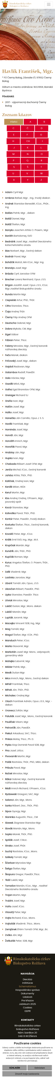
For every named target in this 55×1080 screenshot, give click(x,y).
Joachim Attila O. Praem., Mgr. (27, 230)
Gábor (11, 334)
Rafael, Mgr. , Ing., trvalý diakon (27, 198)
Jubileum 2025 (27, 1004)
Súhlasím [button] (14, 1067)
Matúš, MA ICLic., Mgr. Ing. (24, 262)
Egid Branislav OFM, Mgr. (23, 389)
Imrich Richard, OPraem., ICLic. (25, 788)
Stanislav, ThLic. (17, 306)
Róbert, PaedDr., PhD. (22, 589)
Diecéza (27, 979)
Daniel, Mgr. (15, 219)
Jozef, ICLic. (15, 906)
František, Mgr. (17, 424)
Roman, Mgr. (17, 557)
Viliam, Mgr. (17, 722)
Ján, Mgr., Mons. (18, 800)
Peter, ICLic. (17, 640)
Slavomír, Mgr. (17, 646)
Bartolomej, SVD (18, 236)
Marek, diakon (16, 355)
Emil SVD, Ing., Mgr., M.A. (21, 540)
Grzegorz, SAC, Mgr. (22, 794)
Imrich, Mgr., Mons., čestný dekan (27, 678)
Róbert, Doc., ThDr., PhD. (21, 805)
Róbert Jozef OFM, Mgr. (24, 464)
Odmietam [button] (39, 1067)
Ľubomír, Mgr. (18, 661)
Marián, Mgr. (17, 545)
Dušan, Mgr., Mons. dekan (23, 606)
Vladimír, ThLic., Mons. (22, 924)
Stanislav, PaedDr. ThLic (22, 595)
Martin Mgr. (15, 294)
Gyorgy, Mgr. (15, 811)
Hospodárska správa (27, 990)
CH (28, 141)
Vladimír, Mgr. (16, 572)
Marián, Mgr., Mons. (20, 828)
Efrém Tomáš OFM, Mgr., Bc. (26, 929)
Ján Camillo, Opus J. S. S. (24, 418)
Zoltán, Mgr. (17, 710)
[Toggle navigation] (49, 4)
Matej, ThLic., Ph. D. (19, 739)
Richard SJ (16, 395)
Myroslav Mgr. (18, 863)
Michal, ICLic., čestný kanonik (25, 470)
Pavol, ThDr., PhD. (20, 513)
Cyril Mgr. (14, 192)
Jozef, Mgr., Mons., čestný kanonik (29, 716)
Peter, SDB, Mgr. (19, 941)
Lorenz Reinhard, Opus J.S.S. (25, 279)
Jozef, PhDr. (15, 846)
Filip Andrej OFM (18, 317)
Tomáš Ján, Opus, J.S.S (21, 583)
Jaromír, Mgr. (16, 617)
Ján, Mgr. (14, 435)
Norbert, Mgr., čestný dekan (23, 251)
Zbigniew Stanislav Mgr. (23, 823)
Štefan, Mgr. (15, 224)
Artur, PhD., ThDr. (20, 300)
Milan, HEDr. (15, 487)
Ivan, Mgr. (14, 401)
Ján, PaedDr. (18, 728)
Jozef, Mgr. (16, 268)
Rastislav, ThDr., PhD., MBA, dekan (27, 762)
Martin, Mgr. (15, 492)
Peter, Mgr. (16, 912)
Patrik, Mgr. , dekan (20, 213)
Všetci (13, 122)
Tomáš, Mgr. (15, 629)
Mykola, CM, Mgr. (18, 329)
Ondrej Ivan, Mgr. (20, 481)
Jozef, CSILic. (16, 840)
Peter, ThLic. (16, 340)
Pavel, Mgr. (16, 256)
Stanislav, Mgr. (17, 507)
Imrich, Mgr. (16, 441)
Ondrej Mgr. (17, 695)
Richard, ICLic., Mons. (20, 918)
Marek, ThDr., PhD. (18, 834)
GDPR (27, 1011)
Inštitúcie (27, 983)
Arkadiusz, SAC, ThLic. (21, 733)
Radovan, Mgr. (17, 366)
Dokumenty (27, 993)
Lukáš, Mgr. (14, 880)
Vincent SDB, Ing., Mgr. (23, 623)
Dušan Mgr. (15, 673)
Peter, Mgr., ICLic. (19, 534)
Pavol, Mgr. (16, 447)
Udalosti (27, 997)
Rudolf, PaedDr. (20, 372)
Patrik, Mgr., (15, 667)
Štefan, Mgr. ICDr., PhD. (22, 635)
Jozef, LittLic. (14, 750)
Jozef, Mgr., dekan (21, 361)
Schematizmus (27, 986)
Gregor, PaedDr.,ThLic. (22, 874)
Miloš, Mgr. (15, 384)
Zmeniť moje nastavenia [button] (27, 1074)
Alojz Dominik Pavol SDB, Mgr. (25, 745)
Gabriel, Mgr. (18, 323)
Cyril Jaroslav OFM (20, 274)
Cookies (27, 1007)
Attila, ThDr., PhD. (18, 475)
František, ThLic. (17, 684)
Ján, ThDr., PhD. (18, 551)
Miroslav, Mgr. (17, 600)
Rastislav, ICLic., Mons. (21, 851)
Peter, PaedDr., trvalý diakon (25, 519)
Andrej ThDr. (15, 311)
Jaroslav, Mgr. (18, 577)
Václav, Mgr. (15, 378)
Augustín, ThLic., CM (21, 817)
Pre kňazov (27, 1000)
